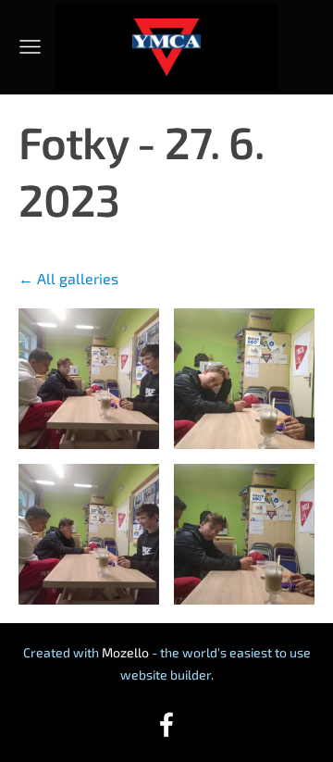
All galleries (77, 278)
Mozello (125, 652)
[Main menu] (30, 46)
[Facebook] (166, 724)
